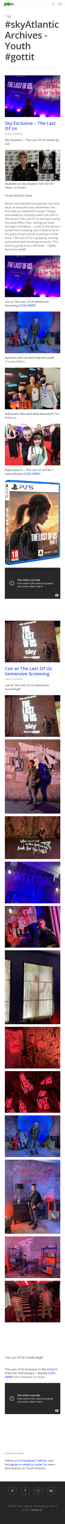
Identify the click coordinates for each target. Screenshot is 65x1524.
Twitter (41, 1461)
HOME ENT (18, 133)
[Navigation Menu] (60, 4)
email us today (32, 1464)
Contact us (36, 1509)
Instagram (12, 1464)
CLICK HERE (26, 305)
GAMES (8, 133)
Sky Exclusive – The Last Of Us (30, 125)
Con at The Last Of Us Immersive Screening (28, 671)
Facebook (28, 1461)
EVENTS (8, 679)
